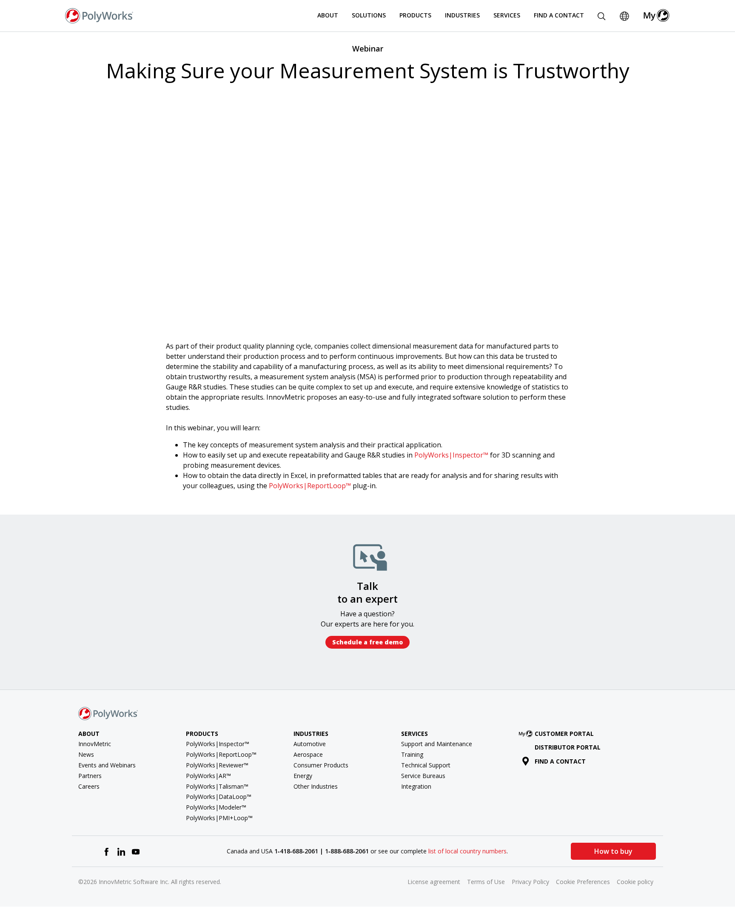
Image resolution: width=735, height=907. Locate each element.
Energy (302, 776)
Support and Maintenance (436, 744)
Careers (89, 786)
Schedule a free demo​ (367, 642)
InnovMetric (94, 744)
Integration (416, 786)
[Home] (99, 15)
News (86, 754)
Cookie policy (635, 882)
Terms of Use (486, 882)
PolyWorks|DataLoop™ (218, 797)
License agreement (433, 882)
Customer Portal (564, 734)
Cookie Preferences (583, 882)
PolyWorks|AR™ (208, 776)
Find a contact (560, 761)
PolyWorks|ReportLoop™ (310, 485)
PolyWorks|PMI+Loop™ (219, 818)
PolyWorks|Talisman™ (217, 786)
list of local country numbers (467, 851)
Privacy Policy (530, 882)
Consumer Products (320, 765)
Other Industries (315, 786)
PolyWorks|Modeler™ (216, 807)
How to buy (613, 851)
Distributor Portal (568, 747)
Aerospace (308, 754)
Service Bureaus (423, 776)
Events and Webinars (107, 765)
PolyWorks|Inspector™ (451, 455)
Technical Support (425, 765)
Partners (90, 776)
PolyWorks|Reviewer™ (217, 765)
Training (412, 754)
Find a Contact (559, 15)
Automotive (309, 744)
